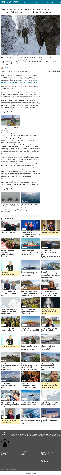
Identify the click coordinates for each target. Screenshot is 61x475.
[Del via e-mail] (55, 71)
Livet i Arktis (40, 2)
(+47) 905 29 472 (46, 454)
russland (24, 215)
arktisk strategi (5, 215)
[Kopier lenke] (57, 71)
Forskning (34, 2)
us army (36, 215)
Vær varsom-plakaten (22, 435)
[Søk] (52, 2)
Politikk (29, 2)
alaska (18, 215)
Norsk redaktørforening (44, 435)
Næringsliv (23, 2)
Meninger (47, 2)
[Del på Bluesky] (59, 71)
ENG (5, 5)
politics (30, 215)
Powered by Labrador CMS (30, 473)
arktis (13, 215)
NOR (1, 5)
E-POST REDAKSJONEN (25, 457)
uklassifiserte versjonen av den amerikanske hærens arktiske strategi (19, 82)
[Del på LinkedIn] (54, 71)
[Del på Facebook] (50, 71)
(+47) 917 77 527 (24, 454)
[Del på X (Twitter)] (52, 71)
